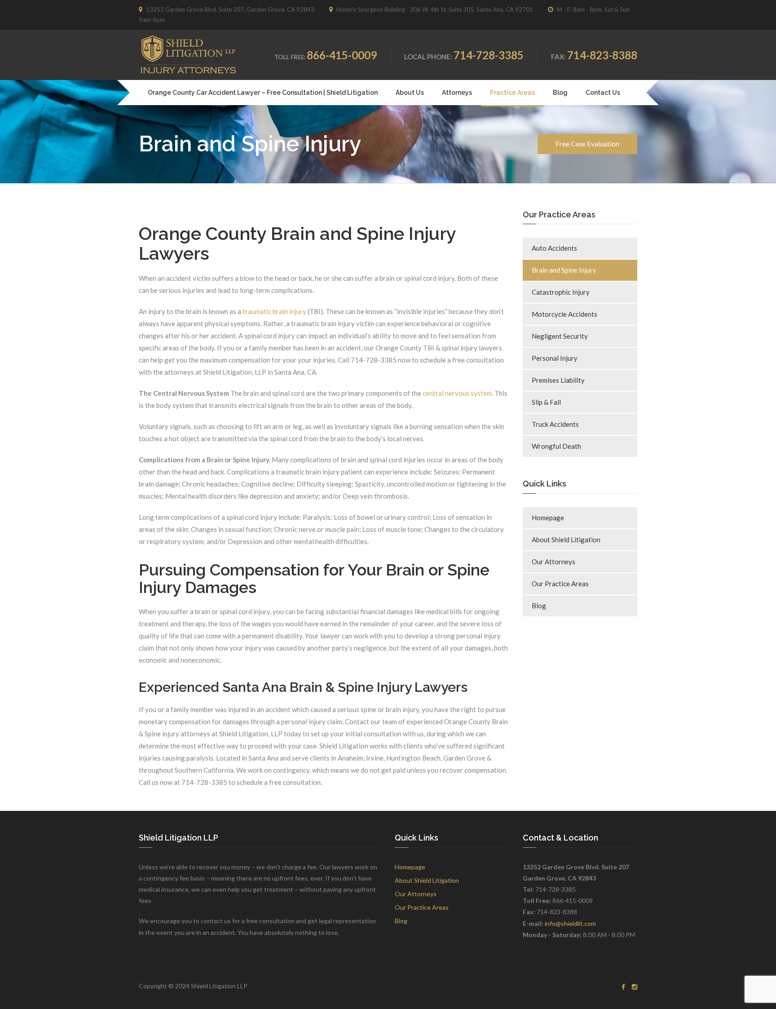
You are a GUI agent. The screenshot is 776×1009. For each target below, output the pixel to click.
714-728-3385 (489, 55)
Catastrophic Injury (561, 292)
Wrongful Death (556, 446)
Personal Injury (555, 358)
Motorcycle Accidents (564, 314)
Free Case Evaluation (587, 144)
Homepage (548, 517)
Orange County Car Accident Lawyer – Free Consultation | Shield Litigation (263, 92)
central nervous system (457, 393)
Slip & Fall (546, 402)
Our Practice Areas (560, 584)
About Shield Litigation (566, 539)
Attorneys (457, 92)
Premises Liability (558, 380)
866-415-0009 (342, 55)
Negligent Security (560, 336)
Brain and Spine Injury (564, 270)
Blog (560, 92)
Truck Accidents (555, 424)
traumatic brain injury (274, 311)
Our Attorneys (553, 562)
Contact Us (603, 92)
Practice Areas (512, 92)
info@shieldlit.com (570, 923)
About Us (410, 92)
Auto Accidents (554, 248)
